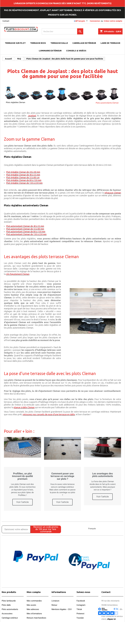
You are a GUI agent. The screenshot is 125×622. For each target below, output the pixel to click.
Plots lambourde (9, 601)
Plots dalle (6, 605)
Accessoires (7, 613)
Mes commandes (34, 601)
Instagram (81, 605)
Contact (5, 21)
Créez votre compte (113, 21)
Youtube (80, 618)
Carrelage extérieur (10, 618)
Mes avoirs (31, 605)
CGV (70, 609)
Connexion (95, 21)
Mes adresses (33, 609)
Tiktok (79, 609)
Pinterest (80, 613)
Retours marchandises (36, 618)
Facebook (81, 601)
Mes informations (34, 613)
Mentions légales (59, 609)
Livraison (55, 601)
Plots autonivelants (10, 609)
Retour (54, 605)
